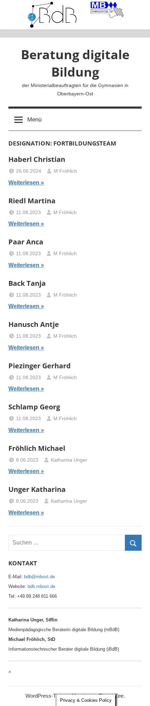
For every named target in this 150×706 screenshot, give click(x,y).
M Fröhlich (65, 171)
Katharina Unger (69, 460)
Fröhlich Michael (36, 448)
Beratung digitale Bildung (75, 63)
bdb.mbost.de (41, 586)
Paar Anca (25, 241)
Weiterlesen (23, 183)
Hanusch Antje (33, 324)
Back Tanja (27, 283)
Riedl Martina (31, 200)
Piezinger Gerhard (39, 365)
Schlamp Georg (34, 406)
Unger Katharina (37, 489)
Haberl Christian (36, 159)
